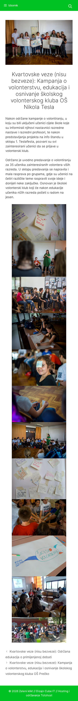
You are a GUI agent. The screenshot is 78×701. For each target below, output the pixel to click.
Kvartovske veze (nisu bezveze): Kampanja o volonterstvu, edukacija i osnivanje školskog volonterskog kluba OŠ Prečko (38, 668)
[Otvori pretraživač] (70, 6)
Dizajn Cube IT (45, 691)
